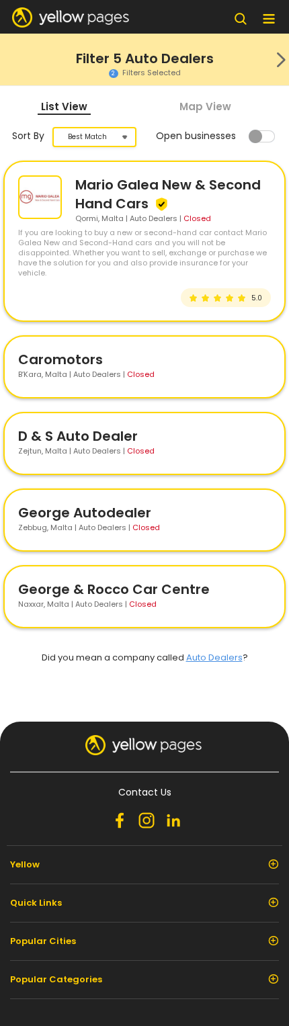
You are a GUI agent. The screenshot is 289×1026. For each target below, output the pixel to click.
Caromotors (60, 359)
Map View (205, 106)
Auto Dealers (214, 657)
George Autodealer (84, 512)
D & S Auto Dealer (78, 436)
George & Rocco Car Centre (114, 589)
